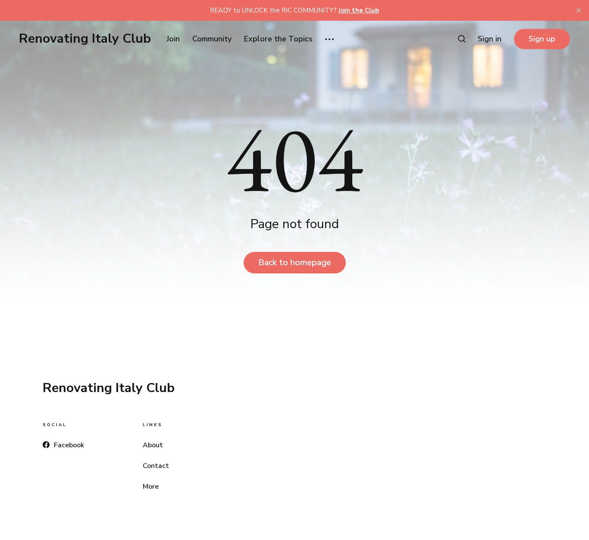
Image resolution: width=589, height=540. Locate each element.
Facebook (69, 445)
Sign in (489, 39)
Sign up (542, 39)
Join (173, 39)
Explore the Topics (278, 39)
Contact (156, 466)
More (151, 486)
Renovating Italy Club (85, 38)
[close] (579, 10)
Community (212, 39)
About (153, 445)
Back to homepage (294, 262)
